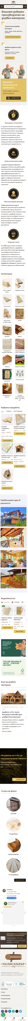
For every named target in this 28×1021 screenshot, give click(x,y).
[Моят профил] (25, 6)
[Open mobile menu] (1, 6)
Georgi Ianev (11, 903)
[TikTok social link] (16, 1011)
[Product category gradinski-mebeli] (20, 361)
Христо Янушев (9, 702)
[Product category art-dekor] (7, 376)
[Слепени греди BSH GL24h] (19, 610)
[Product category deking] (20, 331)
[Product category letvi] (20, 315)
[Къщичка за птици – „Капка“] (7, 474)
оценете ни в (11, 898)
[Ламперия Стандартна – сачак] (7, 420)
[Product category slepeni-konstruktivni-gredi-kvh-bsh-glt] (20, 392)
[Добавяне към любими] (11, 416)
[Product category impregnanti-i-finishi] (7, 390)
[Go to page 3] (13, 925)
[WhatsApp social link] (13, 1011)
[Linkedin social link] (9, 1011)
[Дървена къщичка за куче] (19, 448)
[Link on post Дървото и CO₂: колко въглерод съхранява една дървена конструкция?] (13, 697)
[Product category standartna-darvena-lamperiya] (7, 346)
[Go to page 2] (12, 925)
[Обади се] (3, 1015)
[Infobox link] (13, 806)
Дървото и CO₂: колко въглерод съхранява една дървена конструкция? (12, 714)
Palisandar (9, 889)
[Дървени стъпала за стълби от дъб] (7, 448)
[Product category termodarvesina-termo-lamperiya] (20, 346)
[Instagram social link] (6, 1011)
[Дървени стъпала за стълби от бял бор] (19, 420)
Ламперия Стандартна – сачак (6, 428)
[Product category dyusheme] (7, 331)
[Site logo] (13, 2)
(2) (21, 459)
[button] (7, 488)
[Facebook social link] (2, 1011)
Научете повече (7, 731)
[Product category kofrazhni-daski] (20, 285)
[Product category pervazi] (7, 361)
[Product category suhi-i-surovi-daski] (7, 286)
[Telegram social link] (20, 1011)
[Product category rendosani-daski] (20, 301)
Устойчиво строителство (10, 707)
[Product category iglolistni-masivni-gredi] (7, 316)
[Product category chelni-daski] (7, 301)
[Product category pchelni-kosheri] (20, 375)
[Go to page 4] (14, 925)
